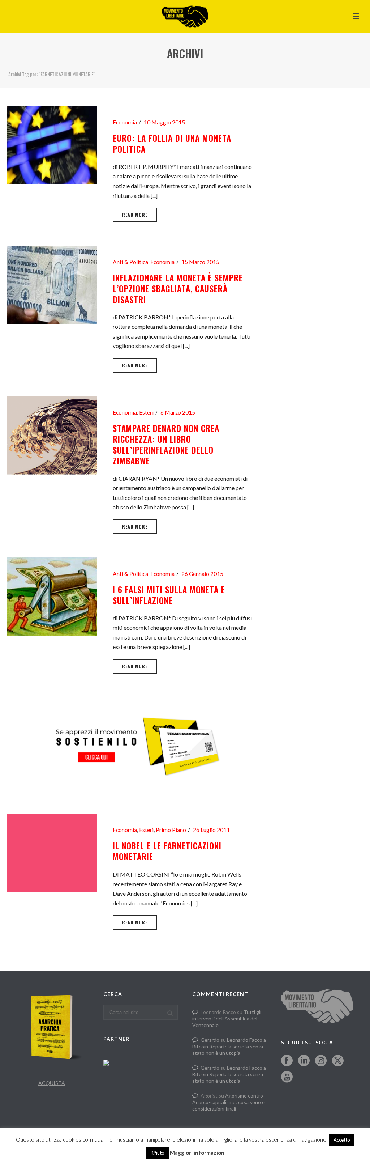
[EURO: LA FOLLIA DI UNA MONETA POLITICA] (52, 144)
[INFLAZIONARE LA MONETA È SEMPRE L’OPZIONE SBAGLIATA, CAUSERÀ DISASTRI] (52, 283)
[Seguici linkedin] (304, 1061)
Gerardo (210, 1040)
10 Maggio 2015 (164, 122)
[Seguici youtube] (287, 1077)
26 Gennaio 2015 (202, 573)
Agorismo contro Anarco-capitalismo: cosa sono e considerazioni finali (228, 1102)
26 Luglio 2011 (211, 830)
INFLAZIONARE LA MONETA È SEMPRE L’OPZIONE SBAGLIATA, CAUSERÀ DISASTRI (178, 289)
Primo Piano (171, 830)
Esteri (146, 412)
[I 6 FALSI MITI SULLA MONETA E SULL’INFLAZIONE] (52, 595)
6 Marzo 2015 (177, 412)
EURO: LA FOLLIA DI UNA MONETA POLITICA (172, 143)
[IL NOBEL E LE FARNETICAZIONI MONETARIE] (52, 852)
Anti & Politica (130, 262)
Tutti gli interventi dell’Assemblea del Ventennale (226, 1018)
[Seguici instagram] (321, 1061)
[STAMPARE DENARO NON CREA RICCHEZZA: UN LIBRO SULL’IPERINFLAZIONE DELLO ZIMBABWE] (52, 434)
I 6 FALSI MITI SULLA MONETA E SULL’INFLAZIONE (169, 595)
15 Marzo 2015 (200, 262)
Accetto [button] (342, 1140)
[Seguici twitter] (338, 1061)
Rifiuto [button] (157, 1153)
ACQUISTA (51, 1083)
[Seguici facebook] (287, 1061)
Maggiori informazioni (198, 1152)
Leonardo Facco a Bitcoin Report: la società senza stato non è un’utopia (229, 1046)
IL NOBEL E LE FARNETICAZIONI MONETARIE (167, 851)
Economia (125, 122)
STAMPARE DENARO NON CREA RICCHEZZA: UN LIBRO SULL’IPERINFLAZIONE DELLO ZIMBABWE (166, 444)
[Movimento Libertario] (185, 16)
